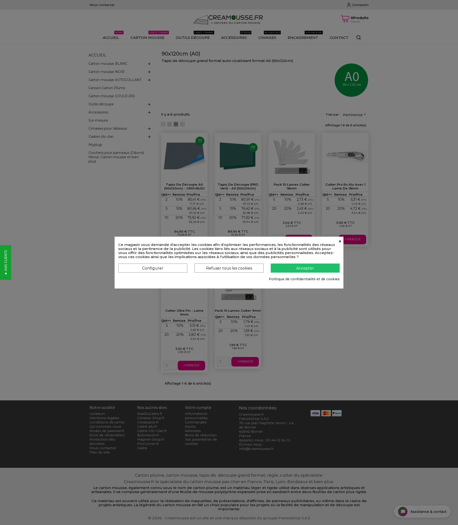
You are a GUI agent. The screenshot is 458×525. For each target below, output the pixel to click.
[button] (5, 262)
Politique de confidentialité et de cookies (304, 279)
